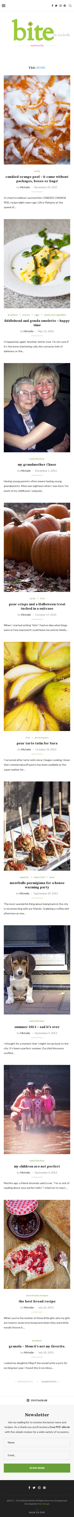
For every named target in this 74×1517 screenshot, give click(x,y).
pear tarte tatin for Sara (37, 743)
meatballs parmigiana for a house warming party (37, 885)
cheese (26, 315)
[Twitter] (56, 5)
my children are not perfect (37, 1166)
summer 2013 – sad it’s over (37, 1027)
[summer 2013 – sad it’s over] (37, 969)
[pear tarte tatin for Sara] (37, 686)
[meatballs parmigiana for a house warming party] (37, 826)
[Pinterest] (65, 5)
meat (51, 877)
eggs (37, 315)
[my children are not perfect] (37, 1109)
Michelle (25, 187)
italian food (39, 877)
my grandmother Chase (37, 464)
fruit (42, 598)
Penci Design (44, 1503)
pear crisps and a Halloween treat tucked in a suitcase (37, 606)
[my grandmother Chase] (37, 407)
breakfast (12, 315)
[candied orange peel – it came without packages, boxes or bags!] (37, 119)
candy (37, 171)
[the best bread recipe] (37, 1244)
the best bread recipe (37, 1301)
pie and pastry (42, 737)
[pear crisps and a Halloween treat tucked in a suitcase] (37, 547)
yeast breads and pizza (37, 1295)
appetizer (24, 877)
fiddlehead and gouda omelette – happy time (37, 323)
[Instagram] (60, 5)
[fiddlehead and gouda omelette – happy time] (37, 263)
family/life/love (37, 459)
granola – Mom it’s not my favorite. (37, 1346)
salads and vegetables (55, 315)
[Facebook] (52, 5)
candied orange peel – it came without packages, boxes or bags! (37, 179)
